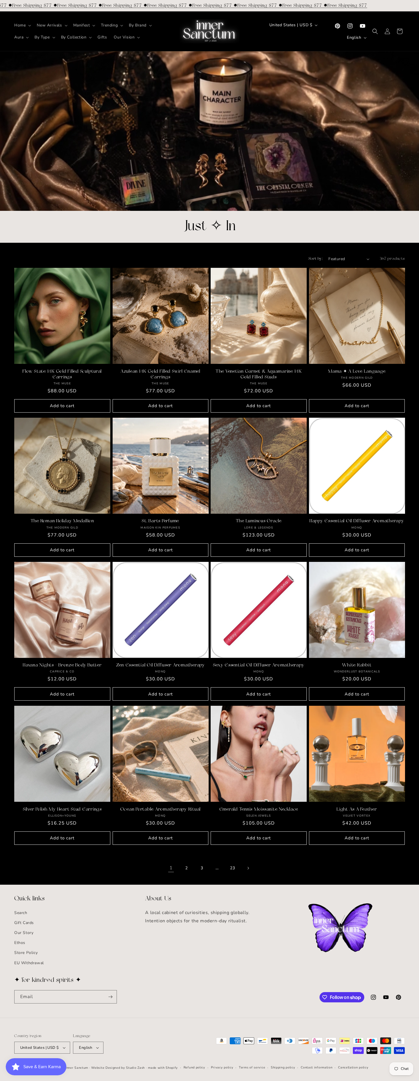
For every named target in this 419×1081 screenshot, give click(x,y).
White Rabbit (356, 665)
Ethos (19, 942)
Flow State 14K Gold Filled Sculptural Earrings (62, 374)
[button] (22, 25)
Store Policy (26, 953)
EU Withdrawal (29, 963)
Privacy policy (222, 1067)
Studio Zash (135, 1068)
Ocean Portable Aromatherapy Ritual (160, 809)
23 (232, 868)
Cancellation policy (353, 1067)
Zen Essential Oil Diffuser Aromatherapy (160, 665)
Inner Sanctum (76, 1068)
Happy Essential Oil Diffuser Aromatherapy (357, 521)
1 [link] (171, 868)
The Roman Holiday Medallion (62, 521)
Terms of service (252, 1067)
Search (20, 912)
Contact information (316, 1067)
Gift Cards (24, 922)
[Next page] (248, 868)
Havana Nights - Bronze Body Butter (62, 665)
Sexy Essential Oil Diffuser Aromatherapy (258, 665)
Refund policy (194, 1067)
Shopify (172, 1068)
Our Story (23, 932)
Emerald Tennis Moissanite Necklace (258, 809)
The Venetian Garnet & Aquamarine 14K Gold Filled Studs (258, 374)
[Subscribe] (110, 997)
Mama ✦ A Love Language (357, 371)
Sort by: (315, 259)
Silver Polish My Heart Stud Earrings (62, 809)
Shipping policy (283, 1067)
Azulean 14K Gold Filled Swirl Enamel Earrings (160, 374)
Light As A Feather (357, 809)
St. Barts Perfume (160, 521)
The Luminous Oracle (259, 521)
